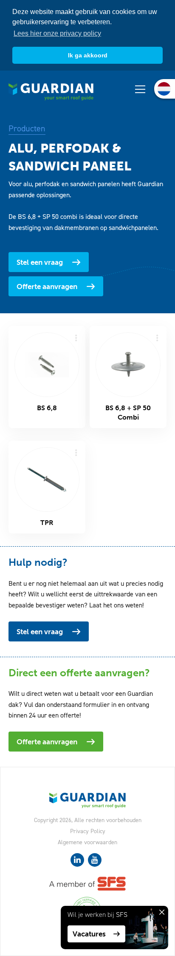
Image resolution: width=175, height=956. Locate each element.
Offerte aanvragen (47, 286)
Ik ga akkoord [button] (87, 55)
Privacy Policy (87, 831)
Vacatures (89, 934)
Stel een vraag (40, 262)
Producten (26, 128)
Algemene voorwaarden (87, 842)
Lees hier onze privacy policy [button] (57, 33)
